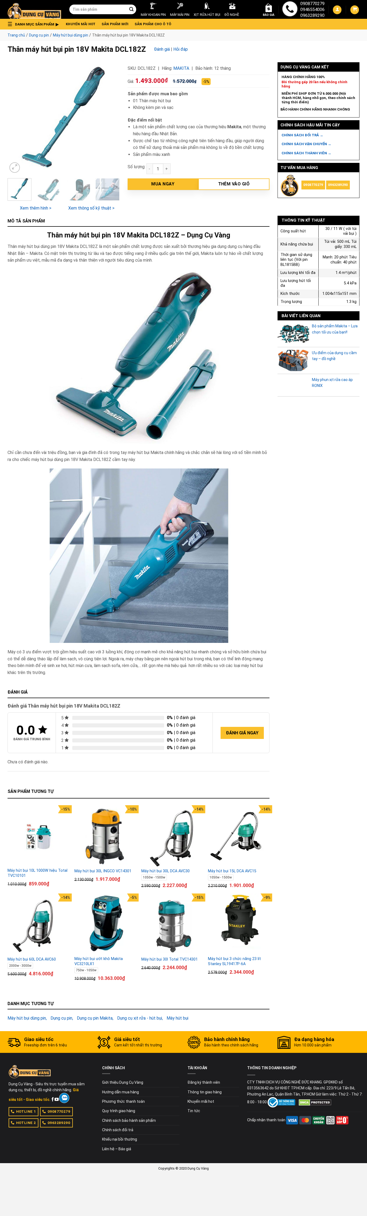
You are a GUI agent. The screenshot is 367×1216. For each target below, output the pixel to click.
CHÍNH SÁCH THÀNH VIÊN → (306, 153)
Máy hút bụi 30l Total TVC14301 (169, 959)
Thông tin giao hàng (205, 1092)
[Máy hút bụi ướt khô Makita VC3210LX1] (105, 924)
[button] (34, 24)
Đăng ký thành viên (204, 1082)
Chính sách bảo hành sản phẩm (129, 1120)
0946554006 (312, 9)
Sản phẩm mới (115, 24)
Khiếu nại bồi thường (119, 1139)
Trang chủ (16, 35)
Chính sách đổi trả (117, 1130)
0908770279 (312, 3)
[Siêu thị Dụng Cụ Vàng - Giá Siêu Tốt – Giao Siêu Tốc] (34, 9)
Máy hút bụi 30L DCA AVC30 (165, 871)
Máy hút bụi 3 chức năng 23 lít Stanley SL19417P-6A (234, 961)
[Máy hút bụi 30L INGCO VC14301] (105, 836)
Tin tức (194, 1111)
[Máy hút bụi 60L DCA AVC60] (38, 924)
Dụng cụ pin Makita (95, 1018)
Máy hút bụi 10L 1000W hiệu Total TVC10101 (37, 873)
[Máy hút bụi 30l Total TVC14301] (172, 924)
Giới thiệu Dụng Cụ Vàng (122, 1082)
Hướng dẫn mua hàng (120, 1092)
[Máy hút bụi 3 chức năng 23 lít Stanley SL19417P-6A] (238, 924)
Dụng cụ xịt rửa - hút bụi (139, 1018)
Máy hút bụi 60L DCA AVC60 (32, 959)
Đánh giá (162, 49)
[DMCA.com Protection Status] (315, 1102)
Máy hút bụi (177, 1018)
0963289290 (312, 15)
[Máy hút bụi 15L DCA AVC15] (238, 836)
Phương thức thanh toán (123, 1101)
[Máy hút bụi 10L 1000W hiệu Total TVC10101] (38, 836)
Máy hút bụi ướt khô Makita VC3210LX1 (98, 961)
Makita (181, 68)
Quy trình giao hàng (118, 1111)
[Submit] (131, 9)
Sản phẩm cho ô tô (153, 24)
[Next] (110, 118)
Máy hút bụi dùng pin (70, 35)
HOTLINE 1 (26, 1111)
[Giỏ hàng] (354, 9)
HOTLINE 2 (26, 1122)
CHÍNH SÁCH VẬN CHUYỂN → (306, 144)
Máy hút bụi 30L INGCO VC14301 (102, 871)
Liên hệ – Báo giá (116, 1149)
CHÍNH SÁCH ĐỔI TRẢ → (302, 135)
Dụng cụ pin (39, 35)
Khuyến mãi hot (81, 24)
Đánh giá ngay (242, 732)
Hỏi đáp (180, 49)
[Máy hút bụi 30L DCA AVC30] (172, 836)
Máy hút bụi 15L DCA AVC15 (232, 871)
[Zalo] (64, 1098)
